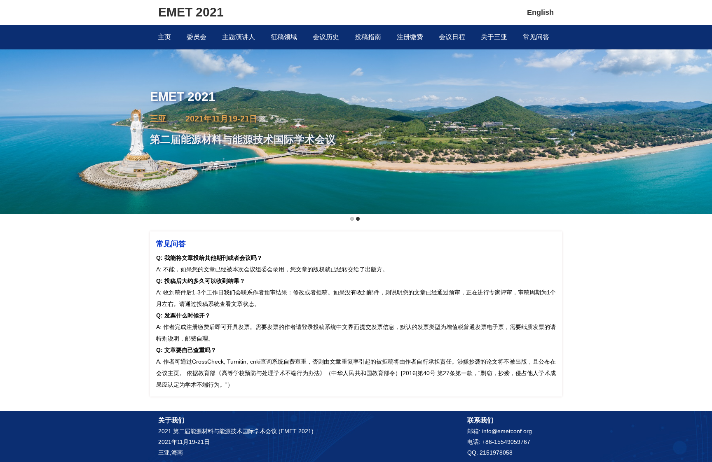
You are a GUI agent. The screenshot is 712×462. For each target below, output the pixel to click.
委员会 (196, 36)
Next (704, 105)
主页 (164, 36)
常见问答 (536, 36)
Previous (8, 105)
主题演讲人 (238, 36)
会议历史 (326, 36)
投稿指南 (368, 36)
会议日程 (452, 36)
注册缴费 (410, 36)
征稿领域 (284, 36)
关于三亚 (494, 36)
